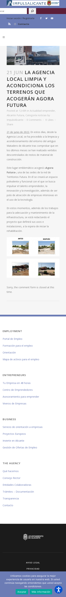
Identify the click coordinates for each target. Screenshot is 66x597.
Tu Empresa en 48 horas (17, 383)
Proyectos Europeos (14, 433)
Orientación (9, 352)
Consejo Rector (11, 478)
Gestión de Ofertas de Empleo (20, 447)
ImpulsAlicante (15, 119)
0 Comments (34, 119)
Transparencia (11, 498)
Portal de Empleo (12, 338)
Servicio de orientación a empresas (23, 427)
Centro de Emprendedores (18, 389)
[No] (61, 584)
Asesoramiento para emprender (21, 396)
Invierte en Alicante (13, 440)
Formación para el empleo (18, 345)
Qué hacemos (11, 471)
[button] (58, 589)
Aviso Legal (33, 562)
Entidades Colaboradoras (17, 484)
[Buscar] (32, 11)
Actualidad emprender (42, 110)
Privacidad (33, 568)
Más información (41, 591)
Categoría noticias (36, 115)
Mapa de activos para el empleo (21, 359)
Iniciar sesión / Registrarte (20, 18)
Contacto (23, 24)
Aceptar (21, 591)
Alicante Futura (15, 115)
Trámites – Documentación (18, 491)
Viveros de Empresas (14, 403)
